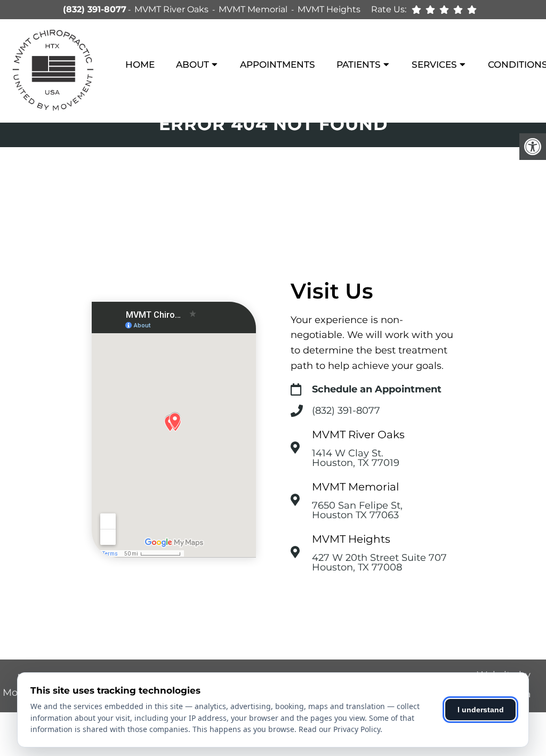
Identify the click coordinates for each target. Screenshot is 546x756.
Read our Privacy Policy (339, 729)
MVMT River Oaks (172, 9)
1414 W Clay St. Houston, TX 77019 (355, 458)
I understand (480, 709)
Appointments (277, 64)
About (192, 64)
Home (140, 64)
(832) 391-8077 (94, 9)
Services (434, 64)
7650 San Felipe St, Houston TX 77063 (357, 510)
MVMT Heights (329, 9)
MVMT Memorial (254, 9)
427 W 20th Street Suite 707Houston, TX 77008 (379, 562)
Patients (358, 64)
